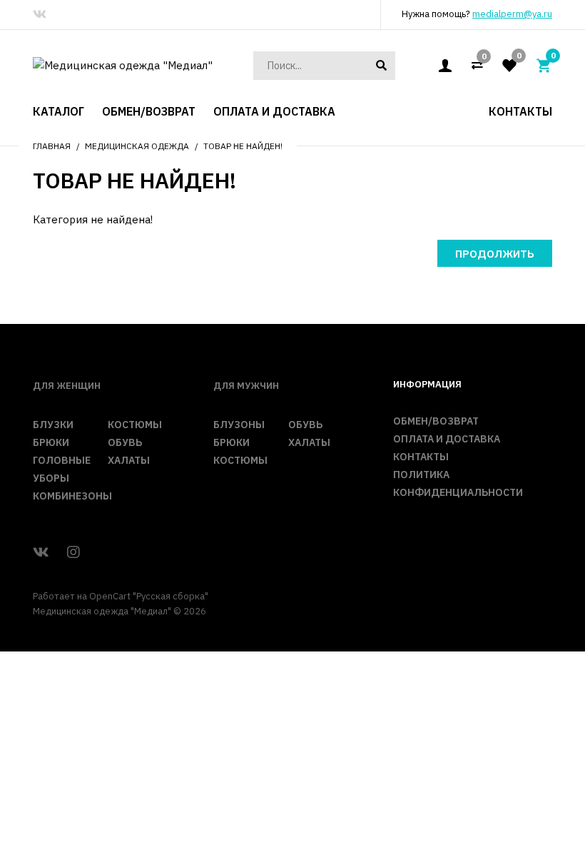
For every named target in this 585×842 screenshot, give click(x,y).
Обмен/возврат (436, 421)
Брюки (51, 442)
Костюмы (135, 424)
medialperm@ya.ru (512, 14)
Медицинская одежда (137, 146)
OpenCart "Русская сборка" (148, 596)
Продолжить (494, 253)
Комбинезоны (72, 496)
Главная (52, 146)
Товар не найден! (243, 146)
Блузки (53, 424)
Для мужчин (246, 386)
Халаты (129, 460)
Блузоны (239, 424)
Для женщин (67, 386)
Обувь (125, 442)
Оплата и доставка (446, 438)
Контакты (421, 456)
